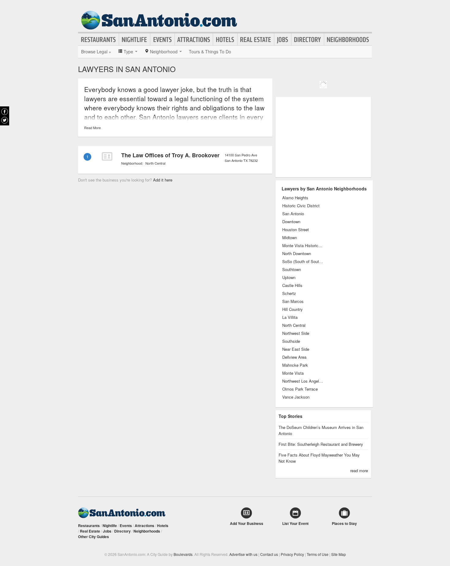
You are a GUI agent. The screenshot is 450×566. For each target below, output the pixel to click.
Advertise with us (243, 554)
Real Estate (256, 40)
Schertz (289, 293)
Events (162, 40)
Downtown (291, 221)
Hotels (225, 40)
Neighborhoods (348, 40)
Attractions (194, 40)
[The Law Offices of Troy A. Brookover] (107, 156)
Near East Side (295, 349)
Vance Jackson (295, 397)
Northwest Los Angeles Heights (303, 381)
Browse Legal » (96, 51)
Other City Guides (93, 536)
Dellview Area (294, 357)
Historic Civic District (301, 205)
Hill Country (292, 309)
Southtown (291, 269)
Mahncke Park (295, 365)
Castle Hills (292, 285)
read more (359, 470)
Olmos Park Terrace (300, 389)
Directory (307, 40)
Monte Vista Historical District (303, 245)
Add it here (162, 180)
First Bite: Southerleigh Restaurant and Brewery (321, 444)
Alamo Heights (295, 197)
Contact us (269, 554)
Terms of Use (317, 554)
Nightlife (134, 40)
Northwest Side (295, 333)
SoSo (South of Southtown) (303, 261)
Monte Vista (293, 373)
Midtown (289, 237)
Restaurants (98, 40)
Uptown (288, 277)
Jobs (282, 40)
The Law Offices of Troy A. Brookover (170, 155)
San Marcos (293, 301)
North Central (155, 163)
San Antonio (293, 213)
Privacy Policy (292, 554)
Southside (291, 341)
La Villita (290, 317)
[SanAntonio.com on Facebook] (4, 111)
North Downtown (296, 253)
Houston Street (295, 229)
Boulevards (183, 554)
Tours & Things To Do (210, 51)
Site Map (338, 554)
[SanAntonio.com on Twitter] (4, 120)
